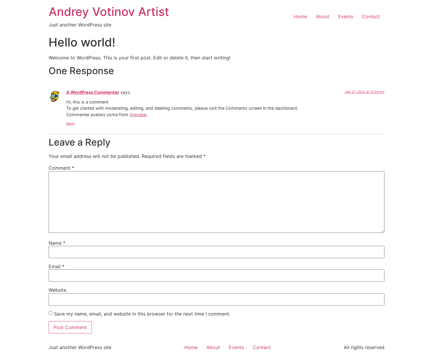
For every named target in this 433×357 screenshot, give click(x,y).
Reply (70, 123)
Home (300, 16)
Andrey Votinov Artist (109, 11)
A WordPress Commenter (92, 92)
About (322, 16)
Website (57, 290)
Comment (61, 168)
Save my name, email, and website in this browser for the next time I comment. (142, 313)
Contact (371, 16)
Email (57, 266)
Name (57, 243)
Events (345, 16)
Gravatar (138, 114)
